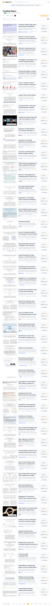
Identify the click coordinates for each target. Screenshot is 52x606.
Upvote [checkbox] (44, 25)
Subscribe (37, 5)
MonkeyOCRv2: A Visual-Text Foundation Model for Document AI (28, 543)
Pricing (45, 603)
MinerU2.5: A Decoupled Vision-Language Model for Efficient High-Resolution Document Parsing (27, 175)
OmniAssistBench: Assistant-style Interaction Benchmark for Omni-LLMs (27, 451)
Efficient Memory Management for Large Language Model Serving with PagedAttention (27, 164)
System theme (7, 603)
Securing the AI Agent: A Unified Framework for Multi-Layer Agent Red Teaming (27, 72)
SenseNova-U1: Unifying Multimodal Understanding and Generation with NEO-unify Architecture (26, 141)
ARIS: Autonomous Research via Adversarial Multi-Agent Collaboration (26, 359)
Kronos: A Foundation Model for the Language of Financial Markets (27, 233)
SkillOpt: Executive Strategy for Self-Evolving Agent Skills (26, 578)
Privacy (16, 603)
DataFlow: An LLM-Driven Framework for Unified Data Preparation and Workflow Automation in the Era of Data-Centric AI (26, 417)
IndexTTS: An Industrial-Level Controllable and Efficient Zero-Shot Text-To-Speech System (26, 302)
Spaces (40, 603)
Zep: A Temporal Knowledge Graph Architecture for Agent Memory (27, 428)
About (20, 603)
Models (31, 603)
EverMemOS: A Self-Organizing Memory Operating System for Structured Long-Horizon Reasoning (26, 405)
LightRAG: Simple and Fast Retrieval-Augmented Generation (27, 532)
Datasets (36, 603)
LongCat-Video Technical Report (27, 95)
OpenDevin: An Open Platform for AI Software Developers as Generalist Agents (26, 129)
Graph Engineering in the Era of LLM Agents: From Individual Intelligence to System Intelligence (27, 244)
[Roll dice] (48, 19)
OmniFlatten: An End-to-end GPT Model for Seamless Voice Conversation (26, 336)
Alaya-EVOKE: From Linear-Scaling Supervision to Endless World (27, 509)
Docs (48, 603)
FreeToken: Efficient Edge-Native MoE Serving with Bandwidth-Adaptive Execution (27, 25)
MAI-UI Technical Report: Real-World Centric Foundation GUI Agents (26, 463)
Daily (4, 15)
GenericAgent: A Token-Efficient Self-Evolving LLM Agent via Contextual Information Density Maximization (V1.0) (27, 382)
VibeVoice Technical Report (25, 348)
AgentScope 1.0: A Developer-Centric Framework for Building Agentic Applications (26, 198)
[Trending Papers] (15, 15)
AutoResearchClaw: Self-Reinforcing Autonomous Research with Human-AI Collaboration (27, 394)
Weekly (7, 15)
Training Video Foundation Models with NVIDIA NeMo (25, 589)
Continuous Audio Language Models (23, 555)
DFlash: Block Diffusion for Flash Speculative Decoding (25, 486)
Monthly (11, 15)
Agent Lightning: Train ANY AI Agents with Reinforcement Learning (26, 440)
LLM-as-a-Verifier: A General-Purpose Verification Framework (27, 83)
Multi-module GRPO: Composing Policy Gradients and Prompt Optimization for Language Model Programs (27, 474)
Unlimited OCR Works (24, 221)
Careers (24, 603)
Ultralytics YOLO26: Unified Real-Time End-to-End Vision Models (27, 520)
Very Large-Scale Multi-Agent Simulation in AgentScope (26, 187)
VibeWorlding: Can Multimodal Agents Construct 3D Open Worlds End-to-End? (27, 566)
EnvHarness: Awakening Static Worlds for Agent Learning (26, 152)
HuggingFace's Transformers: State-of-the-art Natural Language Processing (27, 497)
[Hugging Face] (28, 604)
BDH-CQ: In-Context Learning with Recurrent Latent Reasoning (27, 37)
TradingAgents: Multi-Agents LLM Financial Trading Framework (27, 60)
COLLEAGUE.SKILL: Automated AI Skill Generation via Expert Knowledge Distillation (26, 106)
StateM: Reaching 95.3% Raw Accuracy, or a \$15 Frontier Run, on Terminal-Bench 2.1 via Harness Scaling (28, 256)
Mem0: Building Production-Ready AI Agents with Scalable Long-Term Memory (27, 210)
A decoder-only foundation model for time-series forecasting (27, 290)
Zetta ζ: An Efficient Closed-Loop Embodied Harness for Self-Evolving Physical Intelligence (27, 313)
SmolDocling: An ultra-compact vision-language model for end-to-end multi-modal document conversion (27, 267)
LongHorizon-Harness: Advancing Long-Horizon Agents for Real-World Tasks (27, 118)
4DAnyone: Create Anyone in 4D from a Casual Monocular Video (26, 49)
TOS (13, 603)
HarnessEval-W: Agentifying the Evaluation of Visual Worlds (26, 371)
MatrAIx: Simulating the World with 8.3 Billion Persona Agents (26, 325)
